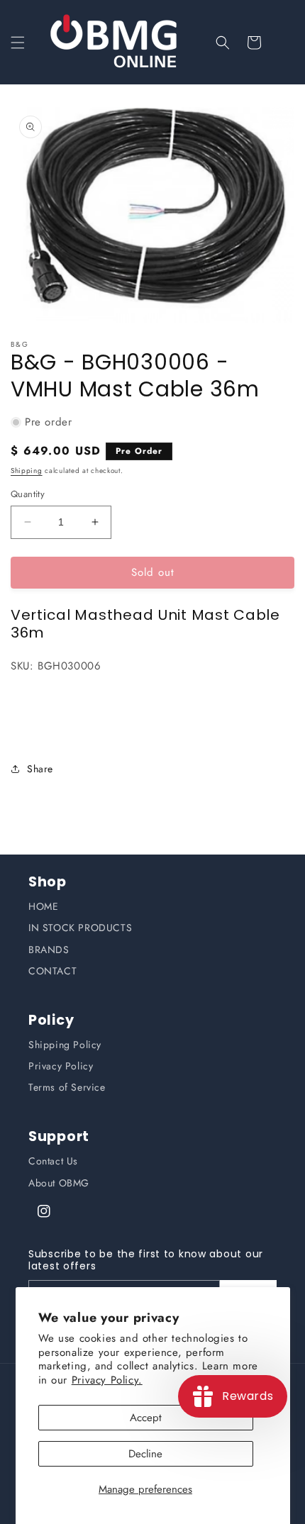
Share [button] (40, 769)
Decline (145, 1454)
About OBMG (58, 1183)
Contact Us (53, 1161)
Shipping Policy (64, 1045)
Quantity (28, 494)
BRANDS (49, 949)
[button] (17, 42)
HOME (43, 906)
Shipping (27, 470)
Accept (146, 1417)
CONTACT (52, 971)
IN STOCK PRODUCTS (80, 927)
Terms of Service (67, 1087)
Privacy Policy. (107, 1380)
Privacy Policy (60, 1066)
